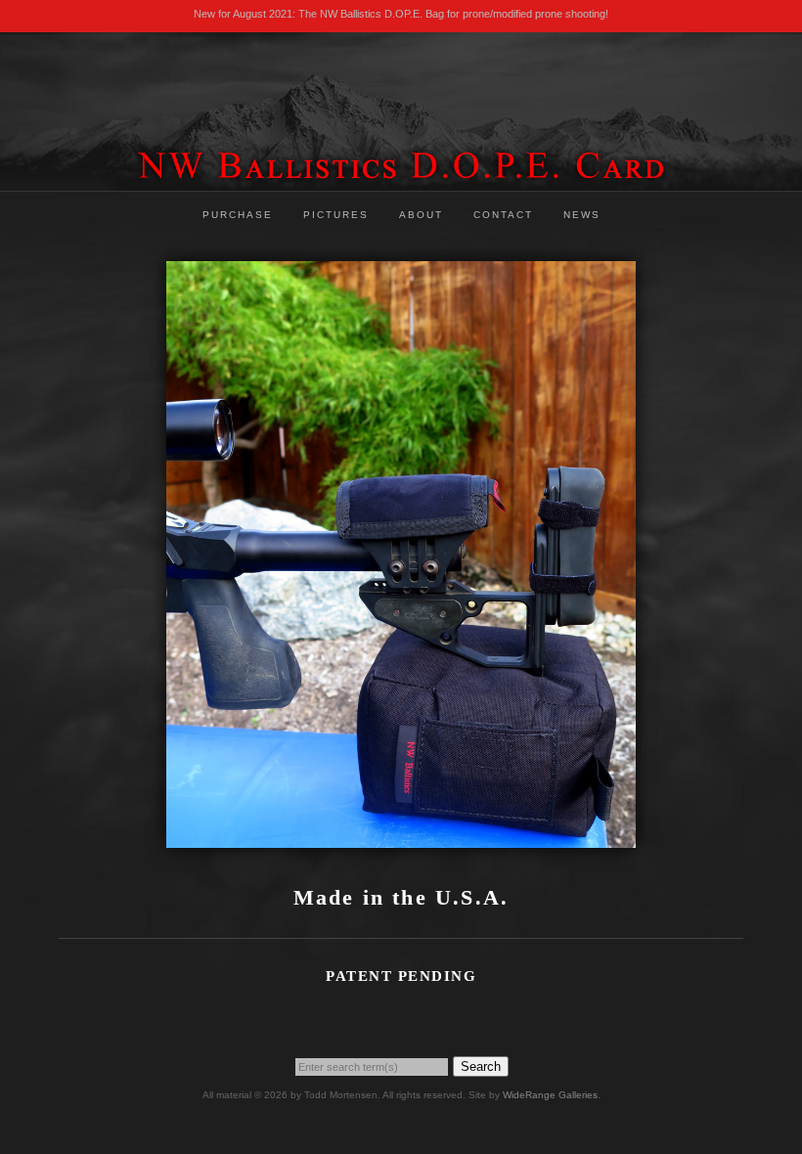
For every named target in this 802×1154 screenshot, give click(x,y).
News (582, 214)
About (421, 214)
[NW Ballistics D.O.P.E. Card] (401, 176)
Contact (503, 214)
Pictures (336, 214)
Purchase (237, 214)
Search (481, 1066)
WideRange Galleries (550, 1094)
